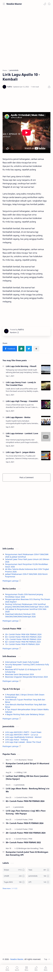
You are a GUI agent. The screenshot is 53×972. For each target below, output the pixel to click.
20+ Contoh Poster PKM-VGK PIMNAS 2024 (23, 634)
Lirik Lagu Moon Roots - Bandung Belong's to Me (27, 790)
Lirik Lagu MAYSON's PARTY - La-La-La (21, 734)
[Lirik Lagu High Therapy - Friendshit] (45, 404)
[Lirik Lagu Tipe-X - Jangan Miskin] (45, 455)
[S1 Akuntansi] (21, 760)
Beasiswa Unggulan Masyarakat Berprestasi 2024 (26, 677)
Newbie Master (14, 3)
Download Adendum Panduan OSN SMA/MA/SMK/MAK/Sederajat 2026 (20, 615)
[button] (45, 4)
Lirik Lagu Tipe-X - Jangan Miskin (20, 452)
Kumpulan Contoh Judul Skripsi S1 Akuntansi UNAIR (27, 765)
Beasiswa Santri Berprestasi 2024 (19, 674)
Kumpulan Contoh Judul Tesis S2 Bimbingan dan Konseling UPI (27, 853)
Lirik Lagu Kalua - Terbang (16, 739)
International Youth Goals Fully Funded (22, 662)
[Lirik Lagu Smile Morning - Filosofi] (45, 369)
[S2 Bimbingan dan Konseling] (27, 848)
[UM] (25, 772)
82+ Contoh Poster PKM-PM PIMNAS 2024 (23, 642)
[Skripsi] (30, 760)
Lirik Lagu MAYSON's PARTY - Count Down (23, 732)
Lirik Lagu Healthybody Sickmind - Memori (23, 737)
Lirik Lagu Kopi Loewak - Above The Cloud (23, 742)
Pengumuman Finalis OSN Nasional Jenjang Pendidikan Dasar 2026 (24, 595)
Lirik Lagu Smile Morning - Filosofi (21, 366)
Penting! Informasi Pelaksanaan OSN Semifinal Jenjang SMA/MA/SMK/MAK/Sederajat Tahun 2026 (27, 605)
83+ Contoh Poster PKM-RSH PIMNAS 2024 (23, 637)
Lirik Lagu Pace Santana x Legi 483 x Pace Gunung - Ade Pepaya (26, 812)
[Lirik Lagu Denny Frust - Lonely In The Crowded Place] (45, 385)
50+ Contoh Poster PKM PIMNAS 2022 (23, 842)
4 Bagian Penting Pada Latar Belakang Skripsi (24, 714)
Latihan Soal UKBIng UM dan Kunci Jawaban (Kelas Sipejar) (27, 777)
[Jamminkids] (19, 785)
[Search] (49, 4)
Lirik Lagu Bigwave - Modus (18, 417)
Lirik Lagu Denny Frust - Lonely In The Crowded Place (21, 383)
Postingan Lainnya (10, 581)
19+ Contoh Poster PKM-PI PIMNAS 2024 (22, 644)
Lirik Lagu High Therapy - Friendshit (22, 401)
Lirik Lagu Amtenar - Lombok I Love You (22, 434)
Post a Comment (27, 477)
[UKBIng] (19, 772)
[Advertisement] (26, 37)
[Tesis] (41, 848)
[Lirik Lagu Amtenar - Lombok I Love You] (45, 436)
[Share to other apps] (36, 348)
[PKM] (31, 797)
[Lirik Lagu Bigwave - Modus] (45, 420)
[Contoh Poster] (22, 797)
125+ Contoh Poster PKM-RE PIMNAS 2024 (23, 639)
